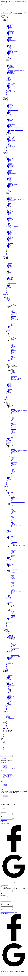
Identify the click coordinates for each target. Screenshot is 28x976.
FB (9, 55)
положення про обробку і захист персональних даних (14, 911)
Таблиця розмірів (4, 9)
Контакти (8, 717)
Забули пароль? (4, 820)
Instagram (5, 784)
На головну (3, 758)
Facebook (5, 785)
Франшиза (5, 767)
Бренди (7, 721)
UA (4, 808)
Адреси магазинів (10, 718)
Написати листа (6, 786)
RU (6, 58)
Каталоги (8, 716)
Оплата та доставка (7, 774)
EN (10, 58)
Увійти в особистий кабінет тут (17, 971)
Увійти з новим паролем (6, 901)
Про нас (7, 715)
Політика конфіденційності (9, 768)
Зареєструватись (4, 885)
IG (8, 57)
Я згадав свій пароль (5, 896)
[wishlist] (3, 746)
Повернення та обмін (8, 775)
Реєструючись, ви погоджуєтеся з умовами (14, 911)
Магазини (3, 15)
